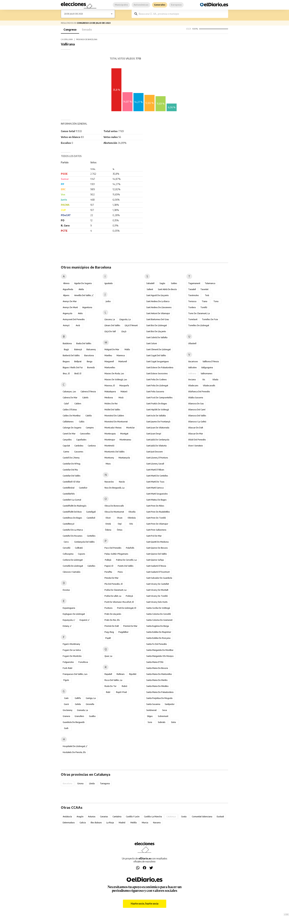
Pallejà (108, 560)
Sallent (150, 289)
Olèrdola (132, 518)
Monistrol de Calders (114, 415)
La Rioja (110, 822)
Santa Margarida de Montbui (159, 650)
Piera (120, 572)
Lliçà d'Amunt (131, 325)
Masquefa (124, 385)
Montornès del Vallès (115, 451)
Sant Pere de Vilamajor (157, 524)
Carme (66, 451)
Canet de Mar (69, 433)
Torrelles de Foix (210, 319)
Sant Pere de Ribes (155, 506)
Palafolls (130, 548)
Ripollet (132, 674)
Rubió (124, 686)
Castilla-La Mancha (153, 816)
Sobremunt (163, 716)
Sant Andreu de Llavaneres (159, 307)
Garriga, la (91, 698)
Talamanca (210, 283)
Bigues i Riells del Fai (73, 367)
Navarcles (109, 481)
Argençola (67, 313)
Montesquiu (110, 433)
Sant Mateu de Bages (156, 499)
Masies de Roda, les (114, 373)
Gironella (90, 704)
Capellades (81, 439)
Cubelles (91, 566)
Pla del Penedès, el (114, 584)
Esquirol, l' (85, 620)
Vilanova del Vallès (197, 415)
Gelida (78, 704)
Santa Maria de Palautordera (159, 692)
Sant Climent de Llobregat (158, 349)
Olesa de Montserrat (114, 512)
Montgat (124, 433)
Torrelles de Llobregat (198, 325)
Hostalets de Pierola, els (74, 752)
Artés (80, 313)
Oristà (108, 524)
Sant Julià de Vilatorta (156, 445)
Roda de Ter (110, 686)
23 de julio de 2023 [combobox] (73, 14)
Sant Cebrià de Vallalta (156, 337)
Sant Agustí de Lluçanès (157, 295)
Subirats (161, 722)
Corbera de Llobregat (73, 560)
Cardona (92, 445)
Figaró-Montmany (71, 644)
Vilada (215, 379)
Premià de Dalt (112, 626)
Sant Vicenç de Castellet (157, 584)
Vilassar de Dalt (195, 427)
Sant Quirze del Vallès (156, 554)
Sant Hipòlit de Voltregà (157, 409)
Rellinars (121, 674)
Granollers (79, 716)
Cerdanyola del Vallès (84, 542)
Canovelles (85, 433)
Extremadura (69, 822)
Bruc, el (66, 373)
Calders (77, 403)
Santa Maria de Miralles (157, 686)
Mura (108, 463)
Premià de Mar (130, 626)
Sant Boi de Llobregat (156, 325)
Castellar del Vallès (71, 475)
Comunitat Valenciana (202, 816)
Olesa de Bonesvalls (114, 506)
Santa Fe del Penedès (156, 644)
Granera (66, 716)
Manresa (121, 355)
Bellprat (77, 361)
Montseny (109, 457)
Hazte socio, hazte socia (144, 903)
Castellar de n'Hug (71, 463)
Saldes (174, 283)
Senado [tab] (87, 29)
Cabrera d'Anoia (88, 391)
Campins (90, 427)
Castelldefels (69, 493)
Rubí (108, 692)
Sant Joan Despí (153, 433)
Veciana (192, 379)
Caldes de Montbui (71, 415)
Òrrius (119, 530)
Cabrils (85, 397)
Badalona (67, 343)
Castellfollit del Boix (72, 512)
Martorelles (110, 367)
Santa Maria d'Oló (154, 662)
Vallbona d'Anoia (211, 361)
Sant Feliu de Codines (156, 379)
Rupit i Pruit (121, 692)
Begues (66, 361)
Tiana (204, 301)
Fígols (66, 680)
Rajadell (108, 674)
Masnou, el (110, 385)
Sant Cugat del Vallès (156, 355)
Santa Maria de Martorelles (159, 674)
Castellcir (83, 487)
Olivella (131, 512)
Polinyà (129, 596)
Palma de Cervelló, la (126, 560)
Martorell (122, 361)
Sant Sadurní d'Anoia (156, 566)
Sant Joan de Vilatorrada (157, 427)
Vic (203, 379)
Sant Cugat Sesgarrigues (157, 361)
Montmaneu (125, 439)
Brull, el (77, 373)
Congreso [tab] (70, 29)
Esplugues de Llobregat (74, 614)
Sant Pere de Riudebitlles (158, 512)
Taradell (192, 289)
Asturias (91, 816)
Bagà (66, 349)
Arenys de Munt (70, 307)
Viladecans (193, 385)
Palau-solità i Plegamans (116, 554)
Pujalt (108, 638)
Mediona (109, 397)
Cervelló (66, 548)
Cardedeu (78, 445)
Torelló (203, 307)
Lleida (92, 783)
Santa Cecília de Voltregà (158, 608)
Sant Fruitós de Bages (156, 403)
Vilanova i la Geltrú (197, 421)
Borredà (91, 367)
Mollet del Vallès (112, 409)
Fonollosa (83, 662)
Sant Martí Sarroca (155, 487)
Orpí (120, 524)
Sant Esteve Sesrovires (157, 373)
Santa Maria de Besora (157, 668)
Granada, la (82, 710)
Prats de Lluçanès (113, 614)
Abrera (66, 283)
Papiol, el (109, 566)
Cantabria (117, 816)
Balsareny (91, 349)
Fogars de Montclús (72, 656)
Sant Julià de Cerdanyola (157, 439)
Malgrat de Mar (112, 349)
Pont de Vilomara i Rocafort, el (119, 602)
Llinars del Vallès (112, 325)
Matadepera (110, 391)
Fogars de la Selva (72, 650)
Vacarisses (193, 361)
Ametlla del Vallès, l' (84, 295)
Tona (215, 301)
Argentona (87, 307)
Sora (150, 722)
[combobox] (182, 14)
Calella (88, 415)
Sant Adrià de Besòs (167, 289)
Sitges (150, 716)
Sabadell (150, 283)
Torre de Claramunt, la (199, 313)
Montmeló (109, 445)
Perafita (108, 572)
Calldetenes (68, 421)
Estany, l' (67, 626)
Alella (81, 289)
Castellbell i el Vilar (71, 481)
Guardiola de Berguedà (73, 722)
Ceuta (183, 816)
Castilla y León (132, 816)
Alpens (66, 295)
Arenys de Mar (70, 301)
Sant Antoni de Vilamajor (158, 313)
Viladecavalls (209, 385)
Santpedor (169, 704)
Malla (127, 349)
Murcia (145, 822)
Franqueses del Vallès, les (75, 674)
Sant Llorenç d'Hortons (157, 457)
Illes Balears (96, 822)
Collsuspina (68, 554)
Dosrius (66, 590)
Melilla (133, 822)
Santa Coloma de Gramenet (159, 620)
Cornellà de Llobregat (73, 566)
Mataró (124, 391)
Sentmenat (151, 710)
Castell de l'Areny (71, 457)
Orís (131, 524)
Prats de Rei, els (112, 620)
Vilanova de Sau (196, 403)
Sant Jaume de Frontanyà (158, 421)
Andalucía (67, 816)
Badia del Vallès (83, 343)
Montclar (130, 427)
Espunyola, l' (69, 620)
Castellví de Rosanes (72, 536)
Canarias (104, 816)
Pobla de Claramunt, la (115, 590)
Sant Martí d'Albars (155, 469)
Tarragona (105, 783)
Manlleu (108, 355)
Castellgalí (91, 512)
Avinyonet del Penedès (74, 319)
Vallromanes (206, 373)
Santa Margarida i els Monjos (160, 656)
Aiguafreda (68, 289)
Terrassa (192, 301)
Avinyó (66, 325)
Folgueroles (68, 662)
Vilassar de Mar (195, 433)
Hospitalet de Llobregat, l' (75, 746)
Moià (121, 397)
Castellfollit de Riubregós (74, 506)
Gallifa (78, 698)
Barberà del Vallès (71, 355)
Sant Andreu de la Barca (157, 301)
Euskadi (220, 816)
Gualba (92, 716)
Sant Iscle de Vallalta (156, 415)
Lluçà (123, 331)
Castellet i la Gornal (72, 499)
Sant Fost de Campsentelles (159, 397)
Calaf (66, 403)
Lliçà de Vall (110, 331)
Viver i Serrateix (195, 445)
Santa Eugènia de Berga (157, 626)
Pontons (109, 608)
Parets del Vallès (125, 566)
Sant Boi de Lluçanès (156, 331)
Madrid (122, 822)
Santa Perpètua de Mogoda (159, 698)
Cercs (66, 542)
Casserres (78, 451)
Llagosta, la (125, 319)
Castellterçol (68, 524)
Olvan (119, 518)
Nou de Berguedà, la (114, 487)
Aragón (80, 816)
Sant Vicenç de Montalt (157, 590)
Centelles (91, 536)
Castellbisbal (68, 487)
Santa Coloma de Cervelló (158, 614)
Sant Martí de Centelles (157, 475)
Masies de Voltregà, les (116, 379)
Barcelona (89, 355)
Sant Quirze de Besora (157, 548)
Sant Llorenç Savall (155, 463)
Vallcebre (192, 367)
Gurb (66, 728)
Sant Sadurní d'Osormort (158, 572)
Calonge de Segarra (72, 427)
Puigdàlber (123, 632)
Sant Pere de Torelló (156, 518)
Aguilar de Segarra (83, 283)
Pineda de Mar (111, 578)
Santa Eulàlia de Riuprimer (158, 632)
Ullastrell (192, 343)
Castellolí (91, 518)
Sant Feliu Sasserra (155, 391)
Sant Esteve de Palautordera (159, 367)
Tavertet (204, 289)
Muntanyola (124, 457)
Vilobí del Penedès (197, 439)
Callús (81, 421)
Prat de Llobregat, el (126, 608)
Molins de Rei (111, 403)
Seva (164, 710)
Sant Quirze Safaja (155, 560)
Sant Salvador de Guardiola (159, 578)
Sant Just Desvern (154, 451)
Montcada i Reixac (113, 427)
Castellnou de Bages (72, 518)
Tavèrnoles (193, 295)
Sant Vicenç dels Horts (157, 602)
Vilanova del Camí (196, 409)
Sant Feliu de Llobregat (157, 385)
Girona (80, 783)
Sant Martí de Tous (155, 481)
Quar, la (108, 656)
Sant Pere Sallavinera (156, 530)
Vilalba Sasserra (195, 397)
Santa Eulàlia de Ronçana (158, 638)
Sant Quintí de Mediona (157, 542)
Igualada (109, 283)
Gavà (66, 704)
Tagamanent (194, 283)
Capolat (66, 445)
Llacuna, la (110, 319)
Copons (81, 554)
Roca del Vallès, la (113, 680)
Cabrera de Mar (70, 397)
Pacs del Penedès (113, 548)
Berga (89, 361)
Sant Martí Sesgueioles (157, 493)
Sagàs (162, 283)
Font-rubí (67, 668)
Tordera (192, 307)
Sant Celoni (151, 343)
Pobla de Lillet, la (113, 596)
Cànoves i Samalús (71, 572)
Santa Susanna (153, 704)
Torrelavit (192, 319)
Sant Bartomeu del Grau (157, 319)
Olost (108, 518)
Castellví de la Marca (73, 530)
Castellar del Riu (70, 469)
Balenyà (78, 349)
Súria (173, 722)
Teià (207, 295)
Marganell (109, 361)
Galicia (83, 822)
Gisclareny (67, 710)
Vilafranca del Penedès (199, 391)
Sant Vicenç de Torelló (157, 596)
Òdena (108, 530)
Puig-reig (109, 632)
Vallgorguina (207, 367)
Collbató (79, 548)
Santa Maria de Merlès (157, 680)
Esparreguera (69, 608)
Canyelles (67, 439)
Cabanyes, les (69, 391)
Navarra (157, 822)
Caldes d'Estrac (70, 409)
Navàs (122, 481)
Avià (78, 325)
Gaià (66, 698)
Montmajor (110, 439)
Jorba (108, 301)
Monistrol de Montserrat (116, 421)
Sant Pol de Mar (154, 536)
